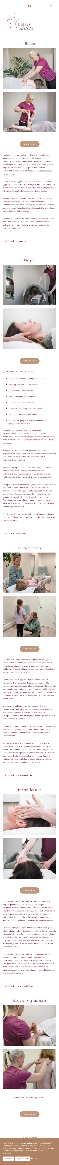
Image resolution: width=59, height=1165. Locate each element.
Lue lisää (35, 1158)
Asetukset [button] (8, 1158)
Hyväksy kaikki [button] (23, 1158)
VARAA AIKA (29, 144)
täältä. (44, 1097)
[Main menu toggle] (51, 6)
